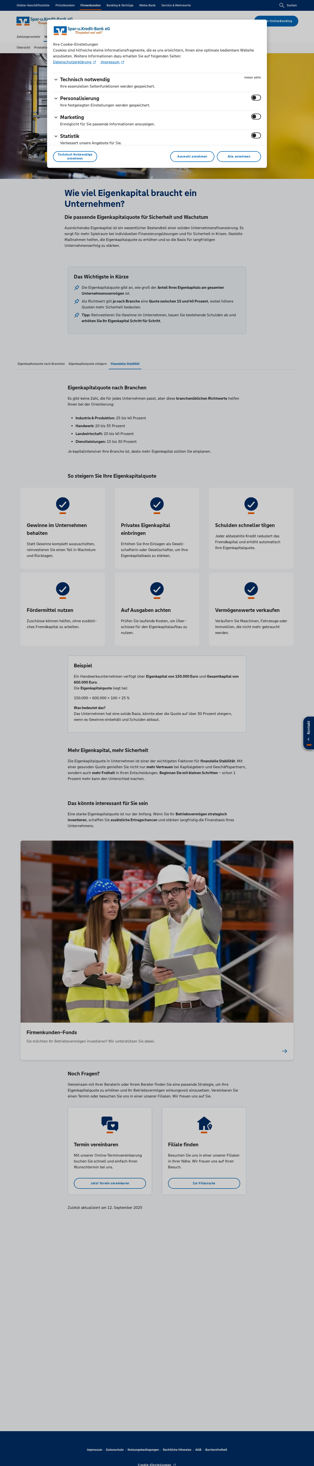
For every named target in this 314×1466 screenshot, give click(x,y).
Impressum (110, 62)
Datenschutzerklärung (72, 62)
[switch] (256, 98)
